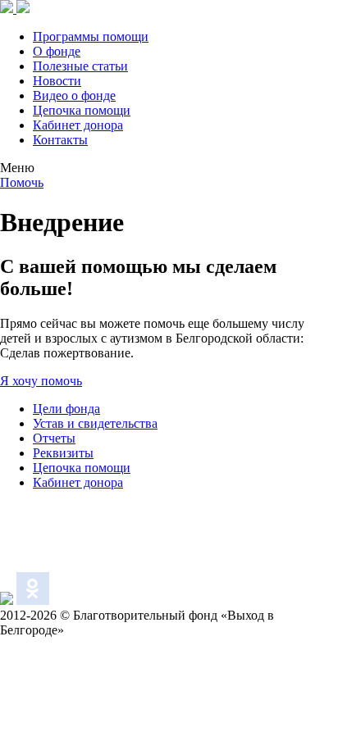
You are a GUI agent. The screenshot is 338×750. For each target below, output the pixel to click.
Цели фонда (66, 409)
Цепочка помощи (81, 110)
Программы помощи (90, 36)
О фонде (56, 51)
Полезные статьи (80, 66)
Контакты (60, 140)
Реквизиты (63, 453)
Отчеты (54, 438)
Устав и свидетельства (95, 423)
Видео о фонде (74, 95)
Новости (57, 81)
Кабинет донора (78, 125)
